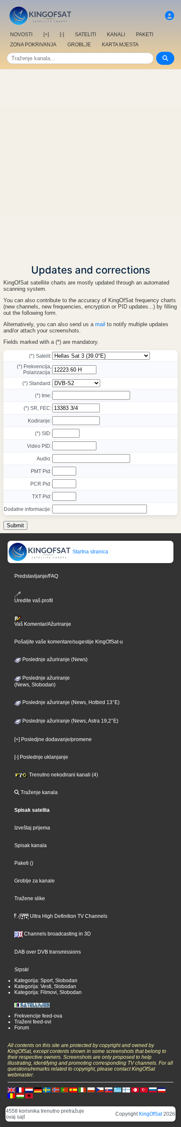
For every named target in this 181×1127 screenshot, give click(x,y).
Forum (21, 1028)
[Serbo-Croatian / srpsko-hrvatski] (161, 1089)
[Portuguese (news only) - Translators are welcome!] (64, 1089)
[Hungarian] (20, 1095)
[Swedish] (47, 1089)
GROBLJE (79, 45)
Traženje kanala (38, 792)
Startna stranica (89, 552)
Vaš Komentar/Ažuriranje (42, 624)
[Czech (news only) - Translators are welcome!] (100, 1089)
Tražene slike (29, 898)
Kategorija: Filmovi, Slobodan (48, 992)
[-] (62, 34)
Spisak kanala (30, 845)
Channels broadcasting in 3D (57, 934)
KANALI (116, 34)
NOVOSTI (21, 34)
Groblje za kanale (34, 881)
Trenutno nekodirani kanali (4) (63, 775)
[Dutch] (29, 1089)
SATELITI (85, 34)
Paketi (21, 863)
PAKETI (144, 34)
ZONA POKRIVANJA (33, 45)
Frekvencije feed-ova (38, 1016)
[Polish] (91, 1089)
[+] (46, 34)
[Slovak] (108, 1089)
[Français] (20, 1089)
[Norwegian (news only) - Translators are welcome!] (55, 1089)
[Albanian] (29, 1095)
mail (100, 324)
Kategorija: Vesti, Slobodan (45, 986)
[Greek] (117, 1089)
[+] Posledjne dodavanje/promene (53, 739)
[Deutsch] (38, 1089)
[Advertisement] (90, 164)
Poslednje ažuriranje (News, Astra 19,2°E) (69, 721)
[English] (11, 1089)
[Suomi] (126, 1089)
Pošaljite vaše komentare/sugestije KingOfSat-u (68, 642)
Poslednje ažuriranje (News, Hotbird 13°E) (70, 702)
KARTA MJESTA (120, 45)
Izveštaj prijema (32, 828)
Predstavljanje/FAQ (36, 576)
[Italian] (82, 1089)
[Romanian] (11, 1095)
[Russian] (153, 1089)
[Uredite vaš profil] (169, 16)
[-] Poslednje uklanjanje (41, 757)
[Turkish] (144, 1089)
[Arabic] (135, 1089)
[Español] (73, 1089)
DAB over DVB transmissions (47, 952)
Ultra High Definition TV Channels (68, 916)
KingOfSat (150, 1114)
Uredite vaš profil (33, 600)
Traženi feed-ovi (32, 1022)
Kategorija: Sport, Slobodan (45, 980)
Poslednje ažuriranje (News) (54, 659)
